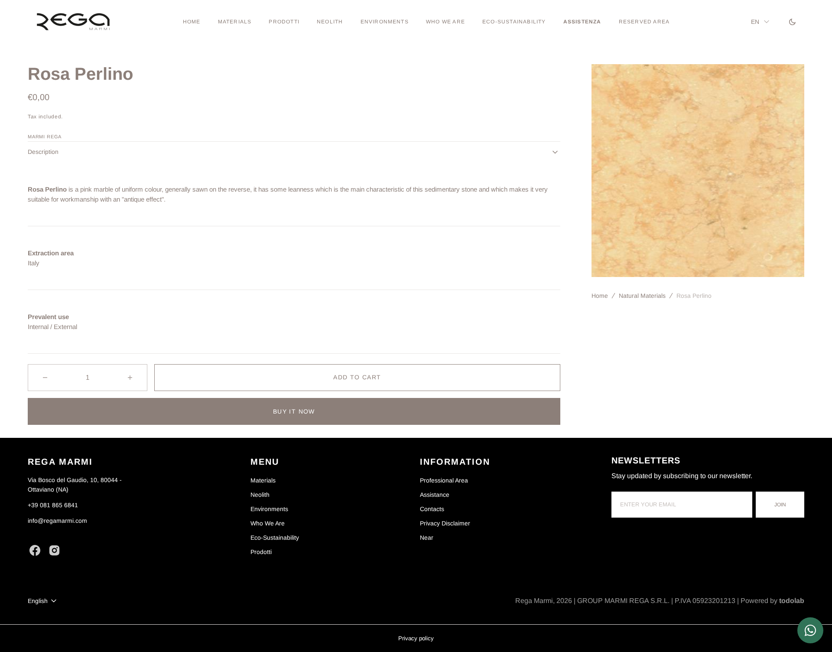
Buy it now (294, 411)
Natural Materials (642, 295)
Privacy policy (416, 638)
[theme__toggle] (792, 21)
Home (600, 295)
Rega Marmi (534, 600)
